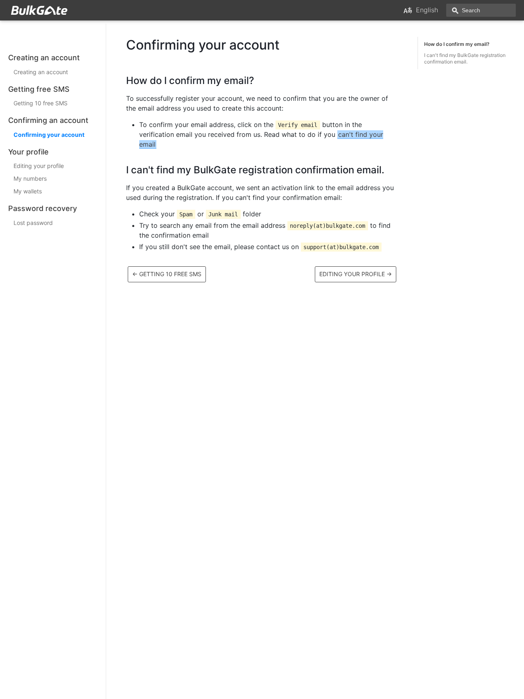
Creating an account (41, 71)
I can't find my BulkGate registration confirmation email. (465, 58)
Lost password (33, 222)
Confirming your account (49, 134)
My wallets (28, 191)
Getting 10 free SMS (41, 103)
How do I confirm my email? (457, 44)
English (427, 10)
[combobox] (481, 10)
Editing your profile (39, 165)
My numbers (30, 178)
